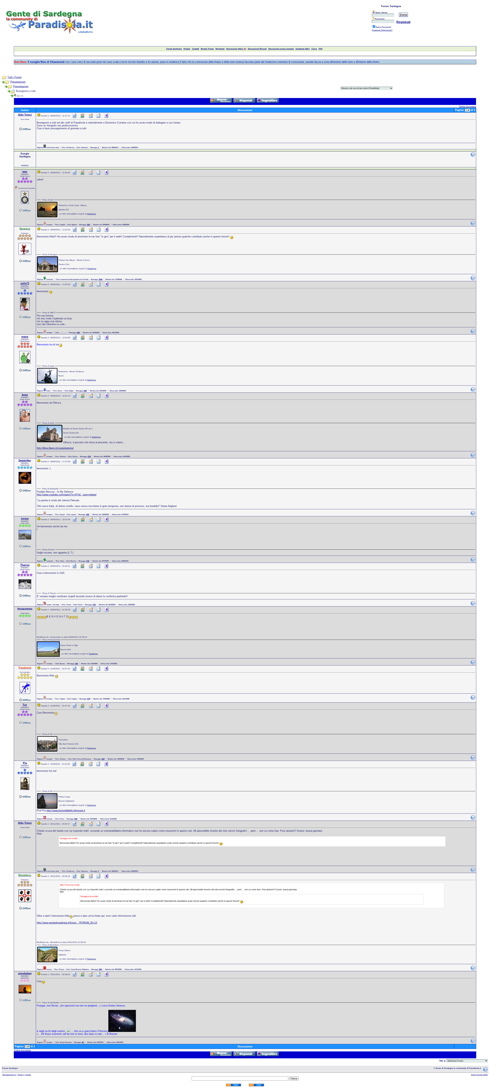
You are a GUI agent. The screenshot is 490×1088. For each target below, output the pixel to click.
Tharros (24, 565)
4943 (103, 759)
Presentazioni (17, 81)
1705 (87, 561)
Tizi (25, 704)
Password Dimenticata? (382, 30)
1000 (76, 664)
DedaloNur (25, 460)
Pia (25, 763)
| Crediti (27, 1075)
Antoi (25, 394)
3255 (78, 333)
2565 (87, 514)
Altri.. (245, 104)
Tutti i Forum (14, 77)
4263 (88, 225)
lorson (25, 518)
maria (24, 336)
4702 (94, 605)
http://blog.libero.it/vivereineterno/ (55, 448)
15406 (100, 279)
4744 (89, 456)
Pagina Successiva (467, 106)
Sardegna (91, 214)
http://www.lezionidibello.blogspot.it (66, 810)
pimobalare (25, 973)
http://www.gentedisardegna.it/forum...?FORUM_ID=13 (67, 922)
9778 (88, 699)
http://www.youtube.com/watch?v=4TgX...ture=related (66, 494)
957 (83, 1042)
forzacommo (24, 608)
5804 (100, 969)
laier (24, 171)
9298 (85, 391)
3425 (75, 819)
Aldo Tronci (25, 114)
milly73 (24, 283)
